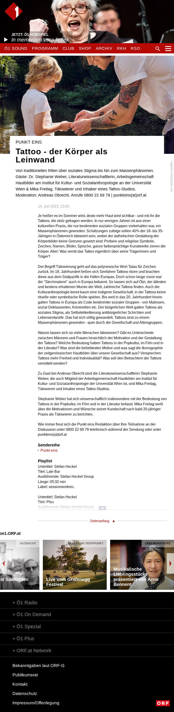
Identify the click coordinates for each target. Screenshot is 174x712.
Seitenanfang (99, 521)
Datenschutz (24, 693)
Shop (85, 48)
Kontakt (19, 684)
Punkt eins (49, 450)
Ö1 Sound (16, 48)
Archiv (104, 48)
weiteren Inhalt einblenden (102, 506)
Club (68, 48)
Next (170, 563)
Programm (45, 48)
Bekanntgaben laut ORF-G (38, 665)
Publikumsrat (25, 674)
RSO (135, 48)
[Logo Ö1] (14, 11)
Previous (3, 563)
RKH (121, 48)
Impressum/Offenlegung (35, 702)
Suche (157, 48)
